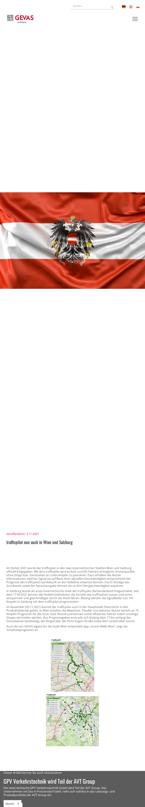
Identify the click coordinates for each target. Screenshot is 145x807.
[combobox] (12, 803)
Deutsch (9, 803)
